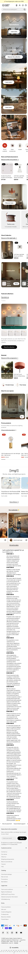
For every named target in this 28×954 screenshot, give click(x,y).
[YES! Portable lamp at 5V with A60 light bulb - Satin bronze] (10, 442)
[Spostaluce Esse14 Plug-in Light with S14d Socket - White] (4, 333)
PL (12, 951)
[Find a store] (17, 5)
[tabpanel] (14, 339)
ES (18, 950)
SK (17, 951)
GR (23, 950)
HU (1, 951)
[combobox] (14, 9)
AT (4, 950)
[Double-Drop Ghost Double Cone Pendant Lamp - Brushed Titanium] (7, 168)
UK (24, 951)
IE (3, 951)
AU (1, 950)
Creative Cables (8, 938)
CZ (11, 950)
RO (14, 951)
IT (5, 951)
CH (8, 950)
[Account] (20, 5)
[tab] (5, 297)
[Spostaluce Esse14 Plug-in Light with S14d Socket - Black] (11, 333)
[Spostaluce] (14, 316)
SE (19, 951)
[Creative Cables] (7, 250)
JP (7, 951)
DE (13, 950)
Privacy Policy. (14, 844)
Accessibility (15, 947)
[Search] (25, 9)
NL (9, 951)
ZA (14, 952)
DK (16, 950)
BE (6, 950)
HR (26, 950)
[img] (14, 554)
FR (21, 950)
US (26, 951)
